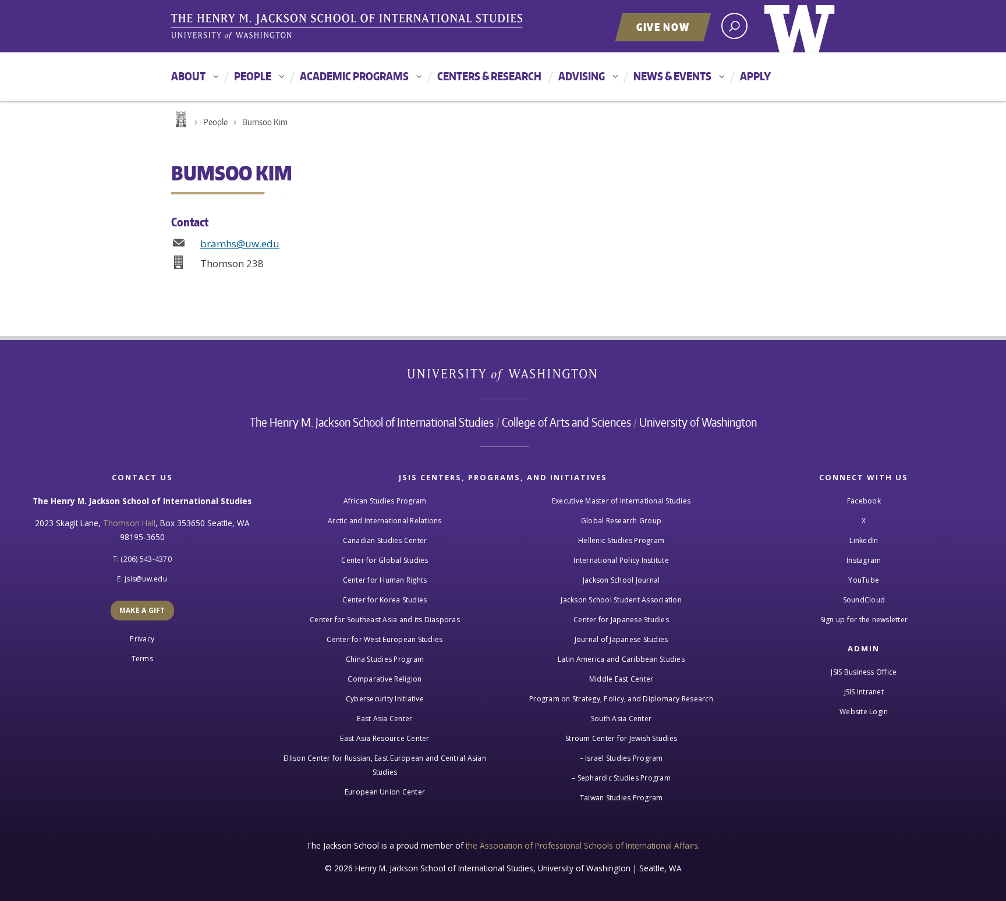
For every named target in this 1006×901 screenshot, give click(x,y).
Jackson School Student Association (621, 600)
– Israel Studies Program (621, 758)
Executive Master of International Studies (621, 501)
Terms (142, 659)
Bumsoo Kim (265, 121)
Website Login (863, 711)
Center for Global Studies (384, 560)
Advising (581, 76)
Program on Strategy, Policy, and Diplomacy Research (621, 699)
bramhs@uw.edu (239, 243)
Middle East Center (621, 679)
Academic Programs (354, 76)
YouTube (863, 580)
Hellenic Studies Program (621, 540)
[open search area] (734, 26)
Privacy (142, 639)
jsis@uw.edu (146, 579)
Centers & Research (489, 76)
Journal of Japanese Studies (621, 639)
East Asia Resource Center (384, 738)
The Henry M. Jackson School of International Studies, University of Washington (348, 27)
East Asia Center (384, 718)
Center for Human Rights (385, 580)
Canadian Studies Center (385, 540)
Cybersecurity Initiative (385, 699)
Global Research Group (621, 521)
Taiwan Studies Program (621, 798)
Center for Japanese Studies (621, 620)
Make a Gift (142, 610)
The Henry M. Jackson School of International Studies (372, 422)
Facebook (864, 501)
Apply (755, 76)
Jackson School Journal (621, 580)
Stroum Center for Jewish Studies (621, 738)
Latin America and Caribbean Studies (621, 659)
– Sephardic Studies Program (621, 778)
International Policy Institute (621, 560)
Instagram (863, 560)
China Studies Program (385, 659)
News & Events (672, 76)
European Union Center (385, 792)
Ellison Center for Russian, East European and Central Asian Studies (385, 765)
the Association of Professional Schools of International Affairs (582, 845)
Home (180, 119)
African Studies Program (385, 501)
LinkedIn (863, 540)
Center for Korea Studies (384, 600)
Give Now (663, 26)
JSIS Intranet (864, 692)
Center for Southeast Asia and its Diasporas (385, 620)
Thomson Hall (129, 522)
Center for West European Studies (384, 639)
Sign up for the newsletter (864, 620)
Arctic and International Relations (385, 521)
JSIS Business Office (864, 672)
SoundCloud (864, 600)
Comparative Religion (384, 679)
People (252, 76)
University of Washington (799, 26)
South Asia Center (621, 718)
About (188, 76)
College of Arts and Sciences (566, 422)
